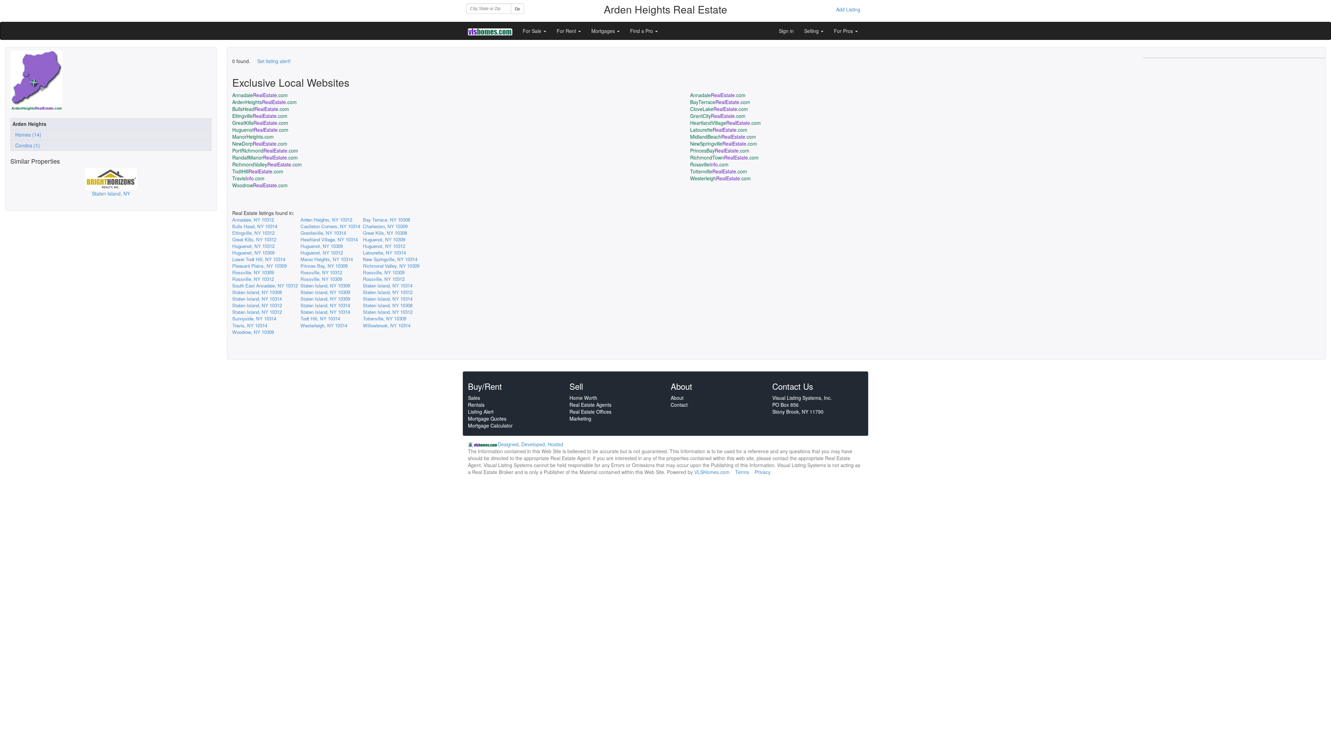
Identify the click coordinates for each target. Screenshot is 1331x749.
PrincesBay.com (719, 150)
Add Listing (848, 9)
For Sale (533, 30)
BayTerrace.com (720, 101)
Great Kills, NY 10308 (385, 233)
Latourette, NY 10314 (384, 252)
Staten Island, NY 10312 (387, 292)
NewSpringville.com (723, 143)
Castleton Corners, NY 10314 (330, 226)
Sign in (786, 30)
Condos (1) (26, 145)
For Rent (567, 30)
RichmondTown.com (724, 157)
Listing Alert (481, 411)
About (677, 397)
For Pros (844, 30)
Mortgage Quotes (487, 418)
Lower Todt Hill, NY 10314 (258, 259)
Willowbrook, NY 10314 (386, 325)
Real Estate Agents (590, 404)
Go (517, 8)
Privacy (763, 471)
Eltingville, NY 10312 (253, 233)
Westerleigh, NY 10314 (324, 325)
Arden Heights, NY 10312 (326, 219)
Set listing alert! (274, 61)
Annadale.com (260, 95)
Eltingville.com (259, 115)
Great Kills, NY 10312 (254, 239)
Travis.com (248, 178)
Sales (474, 397)
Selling (812, 30)
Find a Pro (642, 30)
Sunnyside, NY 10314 (254, 318)
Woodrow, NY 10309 (253, 332)
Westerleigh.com (720, 178)
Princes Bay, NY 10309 (324, 265)
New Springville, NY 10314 (390, 259)
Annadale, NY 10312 (253, 219)
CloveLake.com (719, 108)
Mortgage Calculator (490, 425)
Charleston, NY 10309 (385, 226)
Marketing (580, 418)
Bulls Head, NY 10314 (254, 226)
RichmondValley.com (267, 164)
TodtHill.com (257, 171)
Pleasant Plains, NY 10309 (259, 265)
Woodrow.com (260, 185)
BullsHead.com (260, 108)
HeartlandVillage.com (725, 122)
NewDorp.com (259, 143)
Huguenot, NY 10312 (253, 246)
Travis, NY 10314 (249, 325)
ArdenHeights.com (264, 101)
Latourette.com (718, 129)
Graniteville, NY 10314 (323, 233)
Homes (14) (26, 134)
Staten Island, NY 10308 (257, 292)
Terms (742, 471)
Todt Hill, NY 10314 (320, 318)
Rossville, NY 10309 (253, 272)
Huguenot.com (260, 129)
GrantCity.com (718, 115)
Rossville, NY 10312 (321, 272)
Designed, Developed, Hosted (530, 444)
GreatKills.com (260, 122)
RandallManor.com (265, 157)
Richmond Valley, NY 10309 (391, 265)
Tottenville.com (718, 171)
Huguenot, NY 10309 (384, 239)
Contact (679, 404)
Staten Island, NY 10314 (387, 285)
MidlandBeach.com (723, 136)
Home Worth (583, 397)
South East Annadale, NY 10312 (265, 285)
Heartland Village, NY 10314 (329, 239)
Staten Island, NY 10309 (325, 285)
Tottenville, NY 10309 (384, 318)
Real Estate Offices (590, 411)
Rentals (476, 404)
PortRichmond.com (265, 150)
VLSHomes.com (712, 471)
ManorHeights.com (253, 136)
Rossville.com (709, 164)
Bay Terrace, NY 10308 (386, 219)
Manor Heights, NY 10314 (327, 259)
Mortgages (603, 30)
